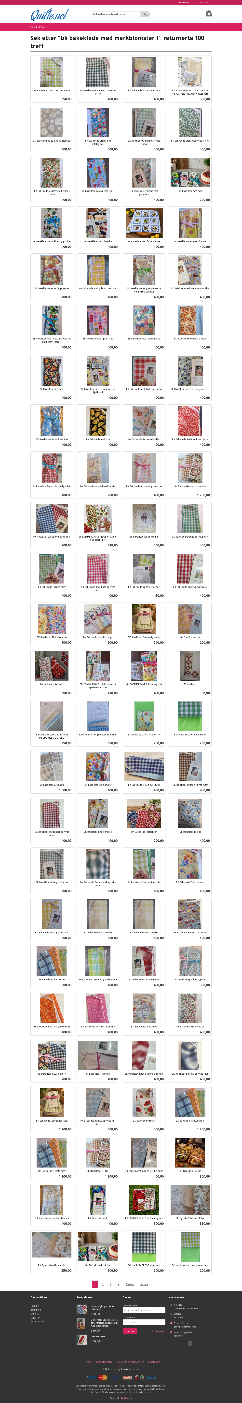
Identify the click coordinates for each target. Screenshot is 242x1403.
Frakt (88, 1361)
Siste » (144, 1284)
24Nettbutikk (126, 1398)
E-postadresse (130, 1305)
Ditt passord (129, 1317)
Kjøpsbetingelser (103, 1361)
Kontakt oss (37, 1321)
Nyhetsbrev (153, 1361)
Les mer (148, 1392)
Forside (34, 27)
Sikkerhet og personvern (130, 1361)
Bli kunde (35, 1309)
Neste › (130, 1284)
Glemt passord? (158, 1331)
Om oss (34, 1313)
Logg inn (35, 1317)
